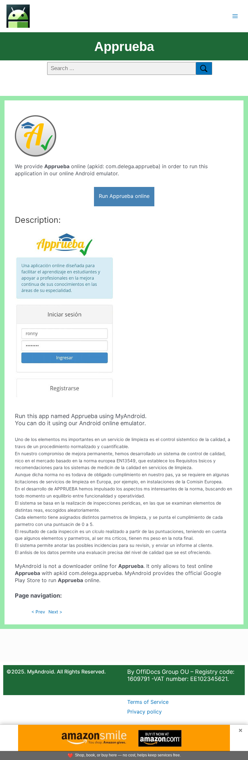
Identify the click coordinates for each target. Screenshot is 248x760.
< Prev (38, 611)
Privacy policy (144, 711)
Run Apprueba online (124, 196)
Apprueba (124, 46)
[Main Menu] (235, 16)
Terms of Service (148, 702)
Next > (55, 611)
